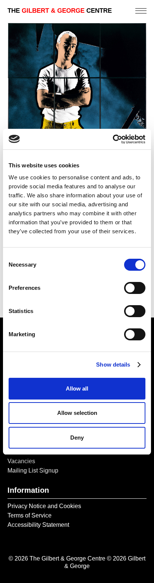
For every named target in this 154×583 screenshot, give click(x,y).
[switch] (134, 288)
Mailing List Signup (32, 470)
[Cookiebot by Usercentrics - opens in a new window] (112, 139)
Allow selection (77, 413)
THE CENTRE (59, 10)
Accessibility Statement (38, 525)
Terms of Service (29, 515)
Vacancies (21, 461)
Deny (77, 437)
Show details (113, 364)
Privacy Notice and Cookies (44, 506)
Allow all (77, 388)
